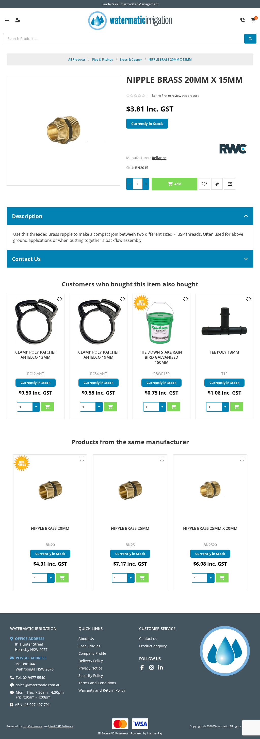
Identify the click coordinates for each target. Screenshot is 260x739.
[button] (36, 406)
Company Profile (92, 653)
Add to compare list (217, 184)
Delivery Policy (90, 660)
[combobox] (24, 406)
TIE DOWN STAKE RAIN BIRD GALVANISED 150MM (161, 357)
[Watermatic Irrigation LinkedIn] (162, 667)
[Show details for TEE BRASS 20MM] (210, 490)
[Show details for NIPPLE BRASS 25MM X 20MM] (130, 490)
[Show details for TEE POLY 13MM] (224, 322)
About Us (86, 638)
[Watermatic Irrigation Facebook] (144, 667)
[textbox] (130, 38)
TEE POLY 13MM (224, 352)
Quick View (59, 307)
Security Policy (90, 675)
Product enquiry (153, 646)
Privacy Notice (90, 668)
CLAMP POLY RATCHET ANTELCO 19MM (98, 355)
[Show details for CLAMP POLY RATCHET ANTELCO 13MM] (35, 322)
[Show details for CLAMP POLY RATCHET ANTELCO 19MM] (98, 322)
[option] (50, 522)
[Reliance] (233, 148)
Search (250, 39)
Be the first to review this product (175, 95)
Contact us (148, 638)
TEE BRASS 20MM (210, 528)
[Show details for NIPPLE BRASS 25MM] (50, 490)
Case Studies (89, 646)
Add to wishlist (204, 184)
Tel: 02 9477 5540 (30, 677)
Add (177, 184)
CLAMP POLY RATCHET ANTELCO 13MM (35, 355)
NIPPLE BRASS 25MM (50, 528)
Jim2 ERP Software (61, 726)
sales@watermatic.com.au (38, 684)
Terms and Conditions (97, 682)
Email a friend (229, 184)
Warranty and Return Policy (101, 690)
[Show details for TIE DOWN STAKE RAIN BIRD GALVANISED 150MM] (161, 322)
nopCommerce (32, 726)
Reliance (159, 157)
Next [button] (242, 437)
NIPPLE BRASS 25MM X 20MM (130, 528)
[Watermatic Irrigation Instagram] (153, 667)
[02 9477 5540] (242, 20)
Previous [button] (18, 437)
